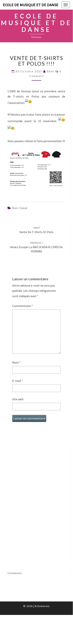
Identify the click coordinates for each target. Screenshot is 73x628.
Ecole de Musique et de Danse (30, 4)
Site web (17, 399)
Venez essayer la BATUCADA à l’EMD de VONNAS (36, 247)
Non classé (19, 208)
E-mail (17, 381)
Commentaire (22, 306)
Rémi (50, 71)
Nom (16, 362)
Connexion (15, 573)
